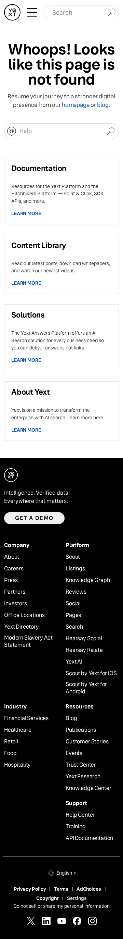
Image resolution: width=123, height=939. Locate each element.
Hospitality (17, 765)
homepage (76, 105)
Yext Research (83, 776)
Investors (15, 603)
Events (74, 753)
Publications (81, 730)
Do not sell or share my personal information (61, 906)
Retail (11, 741)
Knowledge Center (88, 788)
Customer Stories (87, 741)
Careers (14, 568)
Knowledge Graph (88, 580)
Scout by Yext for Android (86, 688)
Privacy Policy (30, 889)
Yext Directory (21, 626)
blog (103, 105)
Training (76, 826)
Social (73, 603)
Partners (14, 592)
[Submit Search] (111, 11)
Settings (77, 898)
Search (74, 626)
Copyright (47, 898)
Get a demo (34, 518)
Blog (71, 718)
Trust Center (81, 765)
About (11, 557)
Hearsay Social (84, 638)
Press (11, 580)
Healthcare (17, 730)
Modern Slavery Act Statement (28, 641)
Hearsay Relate (84, 650)
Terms (61, 889)
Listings (75, 568)
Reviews (76, 592)
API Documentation (89, 838)
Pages (73, 615)
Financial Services (26, 718)
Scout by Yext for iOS (91, 673)
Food (10, 753)
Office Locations (24, 615)
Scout (73, 557)
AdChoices (89, 889)
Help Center (80, 815)
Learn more (26, 213)
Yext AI (74, 661)
